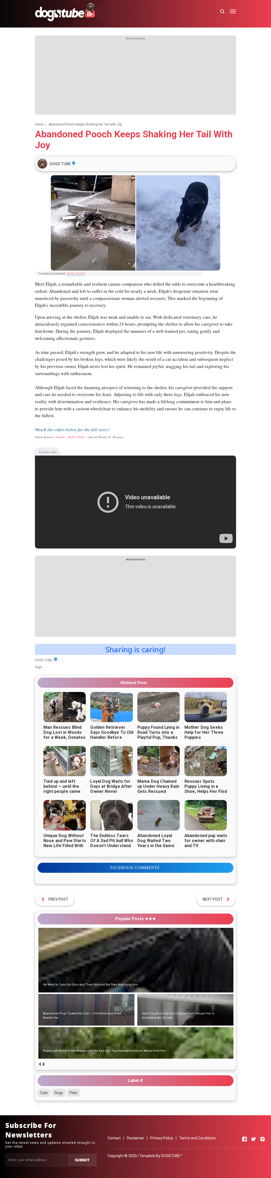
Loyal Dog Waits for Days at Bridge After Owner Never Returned (111, 789)
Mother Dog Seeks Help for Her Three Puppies (204, 732)
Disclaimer (135, 1138)
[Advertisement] (135, 78)
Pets (73, 1093)
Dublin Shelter (75, 273)
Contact (114, 1138)
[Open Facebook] (244, 1139)
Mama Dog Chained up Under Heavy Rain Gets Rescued (158, 786)
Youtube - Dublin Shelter (70, 437)
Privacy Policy (161, 1138)
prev (40, 1064)
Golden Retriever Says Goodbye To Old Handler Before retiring (111, 735)
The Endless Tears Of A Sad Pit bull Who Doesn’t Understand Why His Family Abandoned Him (111, 845)
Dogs (59, 1093)
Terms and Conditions (197, 1138)
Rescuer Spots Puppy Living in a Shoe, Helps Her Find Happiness (205, 789)
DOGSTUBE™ (172, 1156)
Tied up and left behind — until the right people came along (62, 789)
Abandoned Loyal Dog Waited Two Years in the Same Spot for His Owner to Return (157, 845)
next (44, 1064)
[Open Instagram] (262, 1139)
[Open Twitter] (253, 1139)
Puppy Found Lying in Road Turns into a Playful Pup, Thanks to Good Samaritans (158, 735)
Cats (44, 1093)
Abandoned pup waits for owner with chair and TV (206, 840)
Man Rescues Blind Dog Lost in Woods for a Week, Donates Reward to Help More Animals (65, 737)
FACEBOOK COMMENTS (135, 867)
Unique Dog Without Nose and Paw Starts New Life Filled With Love (64, 843)
